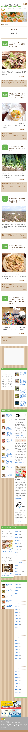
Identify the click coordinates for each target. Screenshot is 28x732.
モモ (5, 136)
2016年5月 (17, 640)
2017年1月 (17, 615)
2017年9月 (17, 590)
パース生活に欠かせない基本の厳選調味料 (9, 475)
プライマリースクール (14, 339)
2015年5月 (17, 674)
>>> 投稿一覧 (18, 521)
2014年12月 (17, 689)
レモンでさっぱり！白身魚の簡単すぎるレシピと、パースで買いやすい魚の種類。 (7, 455)
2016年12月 (17, 618)
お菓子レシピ (6, 133)
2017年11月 (17, 584)
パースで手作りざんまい (5, 721)
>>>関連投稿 (18, 498)
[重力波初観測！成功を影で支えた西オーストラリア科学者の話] (14, 221)
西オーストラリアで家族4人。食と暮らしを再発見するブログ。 (11, 722)
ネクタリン (21, 135)
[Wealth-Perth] (20, 442)
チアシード (15, 135)
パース (18, 82)
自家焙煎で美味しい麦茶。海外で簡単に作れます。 (9, 415)
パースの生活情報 (18, 562)
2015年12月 (17, 655)
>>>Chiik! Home (19, 435)
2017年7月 (17, 596)
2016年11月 (17, 621)
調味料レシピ (13, 80)
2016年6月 (17, 637)
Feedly (4, 10)
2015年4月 (17, 677)
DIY (16, 552)
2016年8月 (17, 630)
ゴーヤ (14, 286)
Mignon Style (17, 725)
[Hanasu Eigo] (7, 375)
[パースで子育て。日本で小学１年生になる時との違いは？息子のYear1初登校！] (14, 324)
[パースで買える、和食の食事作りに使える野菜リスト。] (14, 170)
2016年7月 (17, 634)
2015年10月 (17, 661)
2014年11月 (17, 692)
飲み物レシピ (17, 574)
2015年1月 (17, 686)
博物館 (10, 235)
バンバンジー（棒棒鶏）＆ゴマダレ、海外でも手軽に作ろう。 (9, 421)
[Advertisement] (14, 356)
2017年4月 (17, 606)
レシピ (6, 83)
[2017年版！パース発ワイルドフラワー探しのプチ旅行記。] (17, 397)
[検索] (24, 4)
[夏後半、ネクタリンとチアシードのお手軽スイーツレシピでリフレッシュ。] (14, 120)
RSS (2, 10)
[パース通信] (11, 708)
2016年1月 (17, 652)
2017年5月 (17, 603)
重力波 (22, 235)
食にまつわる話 (6, 183)
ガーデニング (17, 549)
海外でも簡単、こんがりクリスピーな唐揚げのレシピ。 (9, 448)
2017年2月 (17, 612)
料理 (9, 83)
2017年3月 (17, 609)
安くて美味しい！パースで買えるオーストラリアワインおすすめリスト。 (7, 434)
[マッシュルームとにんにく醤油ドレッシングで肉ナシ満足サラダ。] (14, 67)
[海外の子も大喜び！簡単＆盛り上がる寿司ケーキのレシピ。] (17, 375)
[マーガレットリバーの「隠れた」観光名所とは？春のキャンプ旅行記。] (17, 389)
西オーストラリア (20, 80)
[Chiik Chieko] (20, 417)
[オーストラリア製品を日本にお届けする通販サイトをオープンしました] (17, 382)
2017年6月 (17, 599)
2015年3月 (17, 680)
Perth (4, 82)
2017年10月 (17, 587)
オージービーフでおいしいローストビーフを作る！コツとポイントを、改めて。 (7, 441)
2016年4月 (17, 643)
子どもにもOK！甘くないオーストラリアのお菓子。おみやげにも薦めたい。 (7, 469)
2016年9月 (17, 627)
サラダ (14, 82)
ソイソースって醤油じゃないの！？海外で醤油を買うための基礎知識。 (9, 427)
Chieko (24, 85)
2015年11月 (17, 658)
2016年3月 (17, 646)
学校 (20, 339)
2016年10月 (17, 624)
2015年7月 (17, 668)
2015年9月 (17, 664)
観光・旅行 (5, 234)
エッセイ (11, 234)
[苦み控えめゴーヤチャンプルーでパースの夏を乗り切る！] (14, 271)
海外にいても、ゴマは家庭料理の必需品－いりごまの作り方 (9, 462)
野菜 (5, 188)
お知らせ (17, 568)
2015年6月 (17, 671)
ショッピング (14, 183)
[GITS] (20, 509)
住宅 (16, 555)
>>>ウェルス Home (19, 462)
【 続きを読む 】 (21, 76)
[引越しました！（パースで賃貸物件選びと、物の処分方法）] (17, 404)
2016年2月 (17, 649)
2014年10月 (17, 695)
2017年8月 (17, 593)
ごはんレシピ (6, 80)
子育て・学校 (6, 337)
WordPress (3, 727)
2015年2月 (17, 683)
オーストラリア (9, 82)
